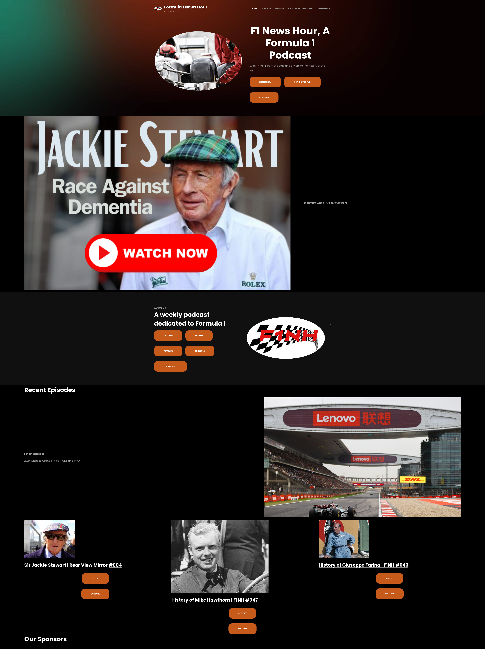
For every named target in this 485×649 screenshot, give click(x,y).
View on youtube (302, 82)
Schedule (200, 351)
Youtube (168, 351)
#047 (251, 600)
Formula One (170, 366)
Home (254, 8)
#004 (115, 565)
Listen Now (265, 82)
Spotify (199, 335)
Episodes (168, 335)
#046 (401, 565)
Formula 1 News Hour (185, 7)
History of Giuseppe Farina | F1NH (357, 565)
